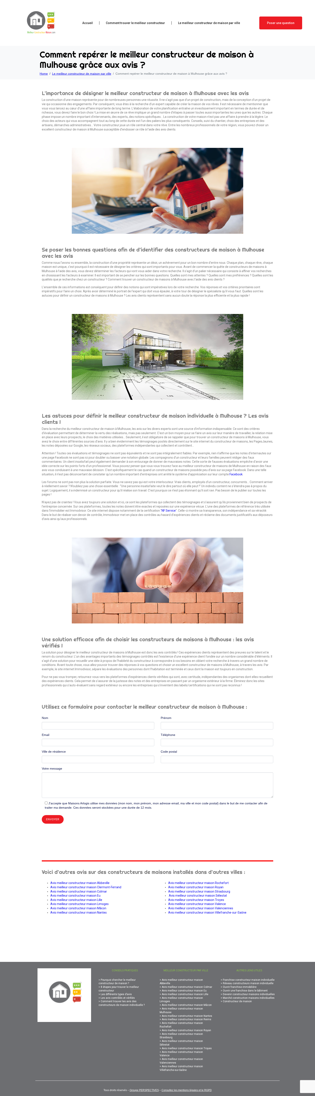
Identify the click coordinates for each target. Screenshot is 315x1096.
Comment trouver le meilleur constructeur (135, 23)
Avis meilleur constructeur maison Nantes (78, 912)
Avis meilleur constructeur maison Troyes (196, 900)
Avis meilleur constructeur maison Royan (196, 887)
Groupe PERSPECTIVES (144, 1090)
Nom (45, 718)
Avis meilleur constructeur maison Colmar (78, 891)
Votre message (52, 768)
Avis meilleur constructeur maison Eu (75, 895)
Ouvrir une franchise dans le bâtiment (245, 990)
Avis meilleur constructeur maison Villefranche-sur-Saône (207, 912)
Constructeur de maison (237, 1001)
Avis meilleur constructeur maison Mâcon (78, 908)
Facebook (236, 474)
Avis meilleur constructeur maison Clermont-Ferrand (85, 887)
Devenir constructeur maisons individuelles (249, 994)
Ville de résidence (54, 751)
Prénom (166, 718)
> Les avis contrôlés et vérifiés (117, 997)
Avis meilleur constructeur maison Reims (186, 1019)
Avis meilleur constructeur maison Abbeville (80, 883)
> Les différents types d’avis (115, 994)
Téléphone (168, 735)
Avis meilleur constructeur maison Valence (197, 904)
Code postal (169, 751)
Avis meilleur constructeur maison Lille (76, 900)
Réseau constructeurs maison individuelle (248, 983)
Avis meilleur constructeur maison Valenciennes (200, 908)
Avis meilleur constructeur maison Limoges (79, 904)
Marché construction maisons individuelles (248, 997)
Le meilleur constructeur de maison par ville (209, 23)
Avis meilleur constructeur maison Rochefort (198, 883)
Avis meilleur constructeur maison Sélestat (198, 895)
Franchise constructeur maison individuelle (248, 979)
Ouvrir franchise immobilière (239, 986)
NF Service (169, 510)
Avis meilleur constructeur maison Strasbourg (199, 891)
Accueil (87, 23)
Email (45, 735)
